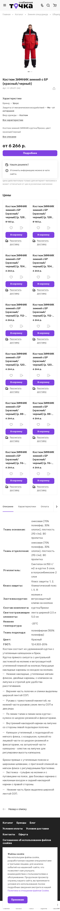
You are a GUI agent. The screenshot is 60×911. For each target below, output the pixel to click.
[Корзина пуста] (54, 5)
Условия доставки (37, 828)
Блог (33, 822)
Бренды (21, 822)
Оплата (45, 506)
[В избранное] (11, 228)
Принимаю (17, 899)
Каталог (8, 822)
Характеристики (27, 506)
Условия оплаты (13, 828)
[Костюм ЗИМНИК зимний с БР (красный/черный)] (30, 46)
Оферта (23, 834)
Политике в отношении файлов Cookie (28, 890)
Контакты (9, 834)
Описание (8, 506)
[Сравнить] (21, 228)
